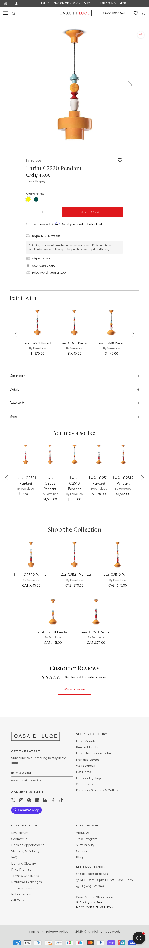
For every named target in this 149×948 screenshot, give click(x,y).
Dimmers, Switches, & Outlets (97, 790)
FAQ (14, 857)
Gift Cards (18, 900)
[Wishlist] (136, 13)
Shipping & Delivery (25, 851)
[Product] (31, 554)
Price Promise (21, 869)
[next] (129, 84)
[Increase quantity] (52, 212)
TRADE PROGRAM (114, 13)
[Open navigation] (5, 13)
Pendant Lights (87, 747)
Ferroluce (33, 160)
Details (14, 389)
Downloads (17, 402)
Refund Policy (21, 894)
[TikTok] (61, 800)
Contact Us (19, 839)
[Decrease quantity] (32, 212)
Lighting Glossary (23, 863)
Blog (79, 857)
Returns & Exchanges (26, 882)
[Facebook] (53, 800)
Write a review (75, 689)
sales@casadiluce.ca (94, 874)
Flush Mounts (85, 741)
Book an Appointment (27, 845)
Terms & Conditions (25, 876)
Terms (34, 931)
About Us (82, 833)
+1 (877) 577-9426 (112, 3)
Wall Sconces (85, 765)
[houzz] (45, 800)
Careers (81, 851)
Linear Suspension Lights (94, 753)
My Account (19, 833)
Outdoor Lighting (88, 778)
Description (17, 375)
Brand (13, 416)
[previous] (18, 84)
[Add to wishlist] (120, 160)
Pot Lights (83, 772)
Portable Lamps (87, 759)
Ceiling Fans (84, 784)
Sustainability (85, 845)
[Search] (35, 13)
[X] (13, 800)
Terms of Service (23, 888)
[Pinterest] (29, 800)
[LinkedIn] (37, 800)
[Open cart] (143, 13)
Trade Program (86, 839)
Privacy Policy (32, 780)
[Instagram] (21, 800)
